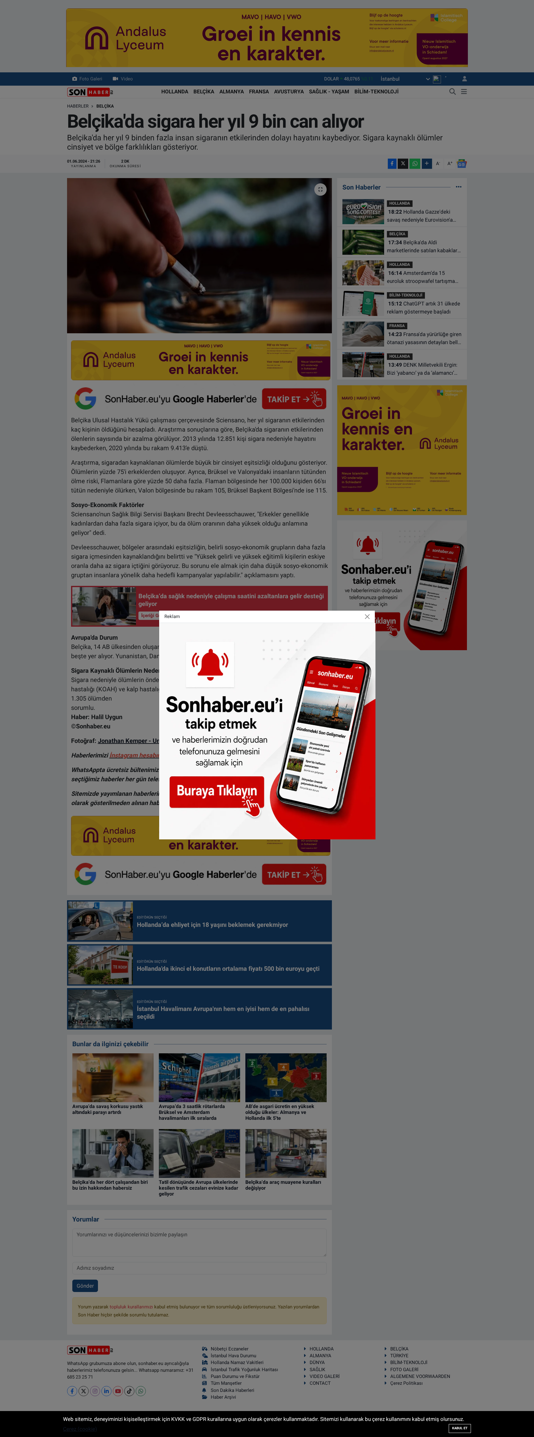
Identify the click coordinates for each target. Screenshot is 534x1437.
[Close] (367, 617)
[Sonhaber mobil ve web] (267, 730)
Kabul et (460, 1428)
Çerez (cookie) (80, 1429)
